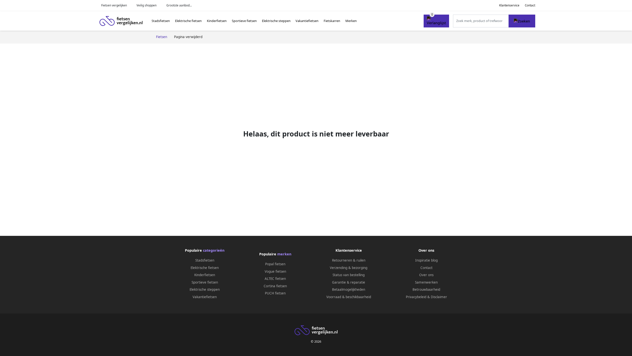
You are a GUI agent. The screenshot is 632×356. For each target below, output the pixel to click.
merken (284, 254)
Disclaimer (439, 297)
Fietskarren (332, 21)
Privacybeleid (416, 297)
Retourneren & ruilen (348, 260)
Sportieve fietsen (244, 21)
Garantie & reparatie (348, 282)
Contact (530, 5)
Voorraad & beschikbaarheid (348, 297)
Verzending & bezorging (348, 268)
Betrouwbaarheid (426, 289)
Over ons (426, 275)
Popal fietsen (275, 264)
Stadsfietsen (161, 21)
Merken (351, 21)
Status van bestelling (349, 275)
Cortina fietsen (275, 286)
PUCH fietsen (275, 293)
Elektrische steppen (276, 21)
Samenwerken (426, 282)
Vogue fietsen (275, 271)
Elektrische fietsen (188, 21)
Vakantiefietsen (307, 21)
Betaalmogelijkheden (348, 289)
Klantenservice (509, 5)
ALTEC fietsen (275, 278)
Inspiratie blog (426, 260)
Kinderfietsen (217, 21)
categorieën (213, 250)
